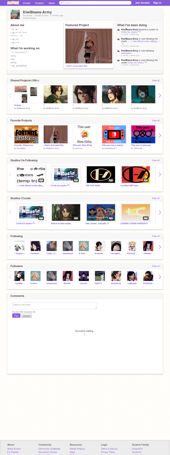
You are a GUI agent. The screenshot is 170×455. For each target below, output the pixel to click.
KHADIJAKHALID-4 (148, 283)
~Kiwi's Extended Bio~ (76, 66)
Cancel (26, 315)
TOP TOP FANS (93, 185)
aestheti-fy (116, 283)
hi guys (17, 105)
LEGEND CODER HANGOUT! (134, 223)
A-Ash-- (82, 253)
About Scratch (14, 448)
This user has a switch (112, 145)
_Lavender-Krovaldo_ (84, 283)
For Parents (13, 452)
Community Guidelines (49, 448)
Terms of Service (109, 448)
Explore (39, 3)
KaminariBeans (36, 253)
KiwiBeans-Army (23, 108)
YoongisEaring (116, 253)
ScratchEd (137, 448)
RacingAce (21, 148)
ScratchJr (136, 452)
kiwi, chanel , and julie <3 (97, 223)
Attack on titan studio (61, 223)
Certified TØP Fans (129, 185)
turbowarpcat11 (110, 148)
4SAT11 (98, 283)
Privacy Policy (108, 452)
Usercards (138, 148)
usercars (79, 148)
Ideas (52, 3)
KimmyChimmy (132, 253)
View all (156, 80)
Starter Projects (77, 448)
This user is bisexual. (141, 145)
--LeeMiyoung (19, 283)
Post (16, 315)
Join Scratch (142, 2)
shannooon (68, 253)
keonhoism (126, 53)
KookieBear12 (100, 253)
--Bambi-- (147, 253)
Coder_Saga (52, 253)
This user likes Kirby (82, 145)
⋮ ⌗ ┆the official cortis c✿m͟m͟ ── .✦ (140, 42)
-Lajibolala (132, 283)
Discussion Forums (48, 452)
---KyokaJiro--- (19, 253)
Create (26, 3)
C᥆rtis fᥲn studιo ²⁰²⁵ (131, 31)
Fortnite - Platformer (23, 145)
